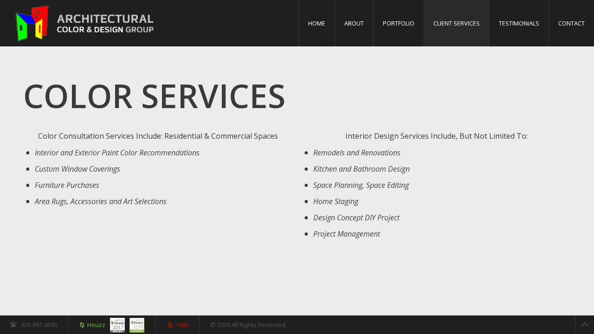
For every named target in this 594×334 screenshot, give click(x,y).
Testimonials (519, 23)
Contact (571, 23)
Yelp (182, 325)
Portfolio (398, 23)
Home (316, 23)
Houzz (96, 325)
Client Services (456, 23)
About (354, 23)
